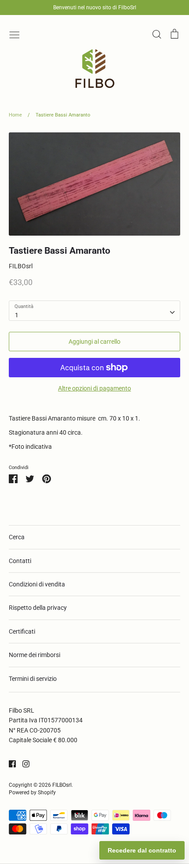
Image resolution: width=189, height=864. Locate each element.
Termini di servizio (33, 678)
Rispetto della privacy (38, 607)
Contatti (20, 560)
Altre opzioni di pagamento (94, 388)
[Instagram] (22, 763)
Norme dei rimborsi (34, 654)
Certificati (22, 631)
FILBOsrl (21, 266)
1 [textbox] (16, 315)
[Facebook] (9, 763)
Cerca (17, 537)
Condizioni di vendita (37, 584)
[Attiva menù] (14, 34)
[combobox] (94, 311)
